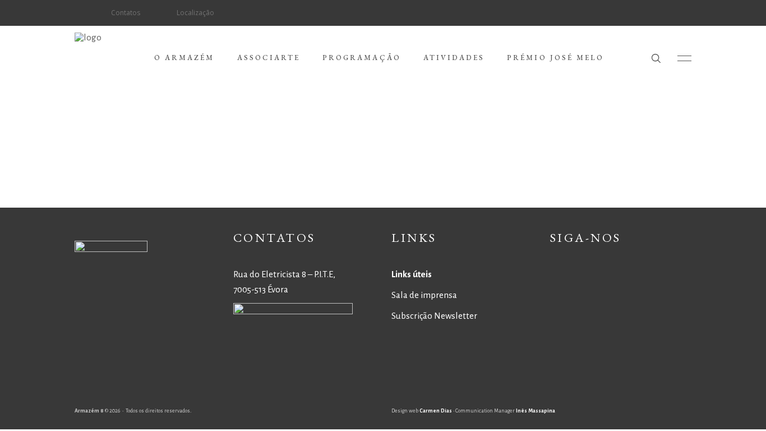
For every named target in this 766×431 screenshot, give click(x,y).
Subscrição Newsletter (434, 315)
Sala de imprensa (424, 295)
